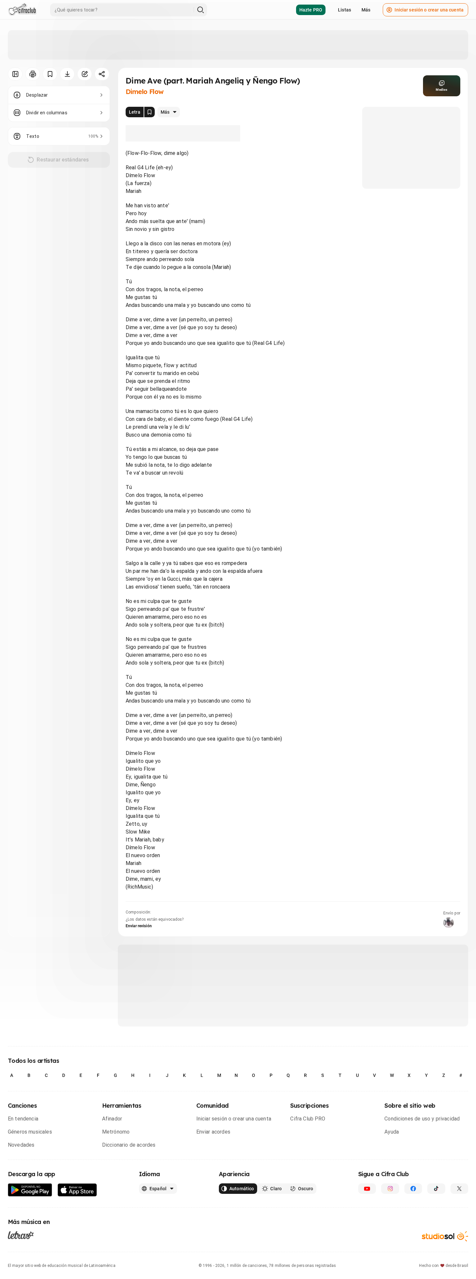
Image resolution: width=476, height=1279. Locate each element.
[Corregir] (84, 74)
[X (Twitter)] (459, 1188)
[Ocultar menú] (15, 74)
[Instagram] (390, 1188)
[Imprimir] (32, 74)
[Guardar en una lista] (50, 74)
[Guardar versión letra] (149, 112)
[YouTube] (367, 1188)
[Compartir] (102, 74)
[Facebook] (413, 1188)
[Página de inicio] (22, 10)
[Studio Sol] (445, 1236)
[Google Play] (30, 1190)
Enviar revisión (139, 926)
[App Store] (77, 1190)
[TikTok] (436, 1188)
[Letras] (21, 1235)
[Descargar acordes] (67, 74)
